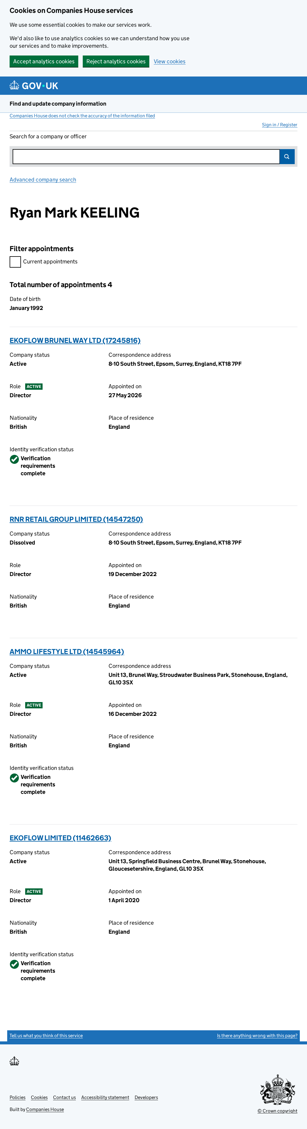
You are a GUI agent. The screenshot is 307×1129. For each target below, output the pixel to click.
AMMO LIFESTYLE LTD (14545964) (67, 651)
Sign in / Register (279, 125)
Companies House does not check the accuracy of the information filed (82, 116)
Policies (17, 1097)
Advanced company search (43, 179)
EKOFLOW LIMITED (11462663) (60, 837)
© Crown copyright (277, 1111)
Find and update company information (58, 103)
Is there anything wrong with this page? (257, 1035)
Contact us (64, 1097)
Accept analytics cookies (44, 61)
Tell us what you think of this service (46, 1035)
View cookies (170, 61)
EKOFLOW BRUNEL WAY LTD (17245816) (75, 340)
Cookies (39, 1097)
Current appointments (50, 261)
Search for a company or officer (48, 136)
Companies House (45, 1109)
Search (287, 156)
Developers (146, 1097)
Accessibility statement (105, 1097)
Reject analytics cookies (116, 61)
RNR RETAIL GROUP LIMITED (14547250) (76, 519)
